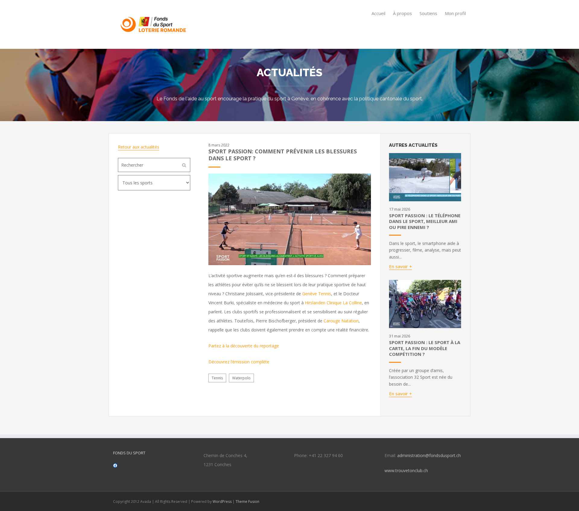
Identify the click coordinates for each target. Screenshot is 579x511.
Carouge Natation (341, 321)
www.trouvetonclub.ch (406, 470)
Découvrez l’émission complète (238, 362)
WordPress (222, 501)
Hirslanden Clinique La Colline (333, 303)
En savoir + (400, 266)
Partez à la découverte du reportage (243, 346)
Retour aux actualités (138, 147)
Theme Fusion (247, 501)
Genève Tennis (316, 293)
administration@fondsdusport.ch (429, 455)
